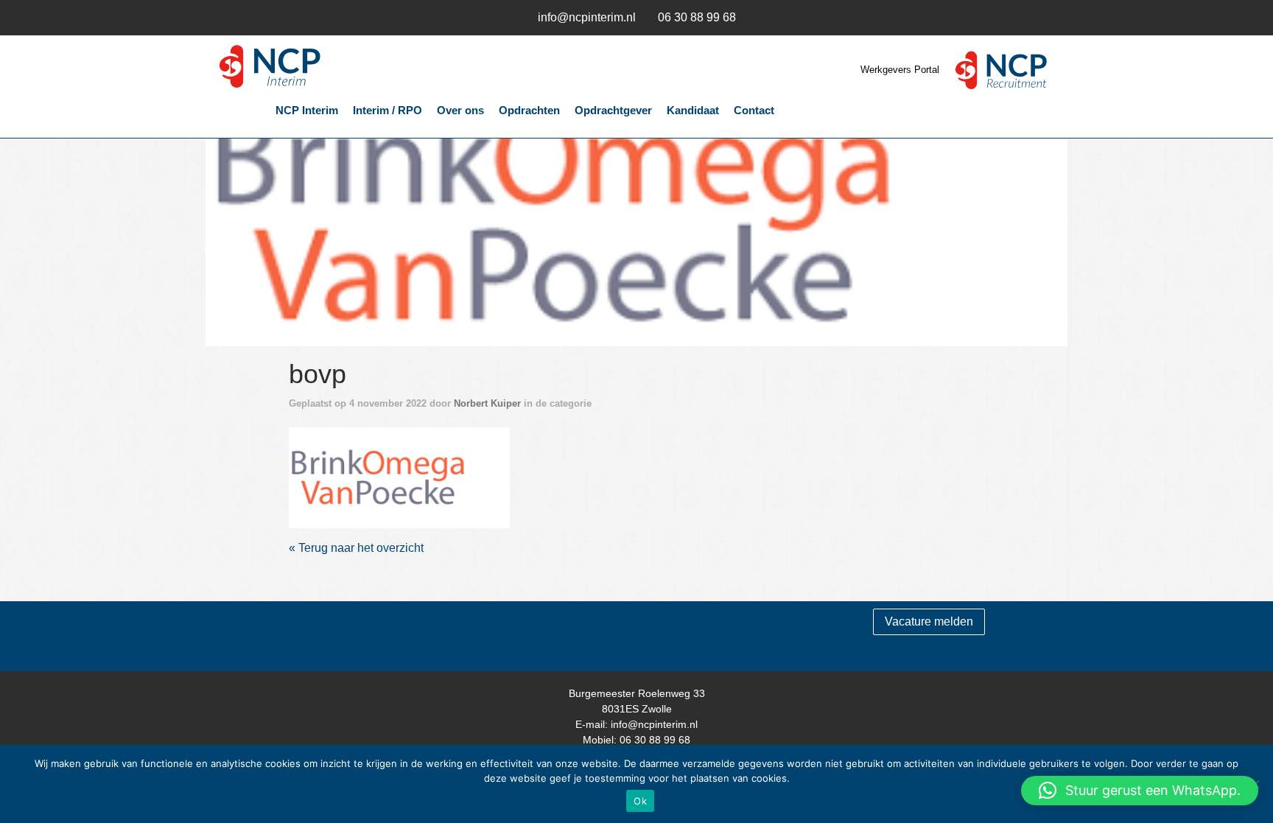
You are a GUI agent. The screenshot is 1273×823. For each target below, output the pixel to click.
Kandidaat (693, 110)
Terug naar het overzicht (359, 548)
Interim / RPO (387, 110)
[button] (1139, 790)
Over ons (460, 110)
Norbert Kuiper (487, 403)
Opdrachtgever (613, 110)
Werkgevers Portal (901, 69)
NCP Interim (312, 66)
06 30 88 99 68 (697, 17)
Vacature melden (929, 621)
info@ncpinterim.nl (587, 17)
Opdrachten (529, 110)
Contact (754, 110)
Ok (640, 801)
